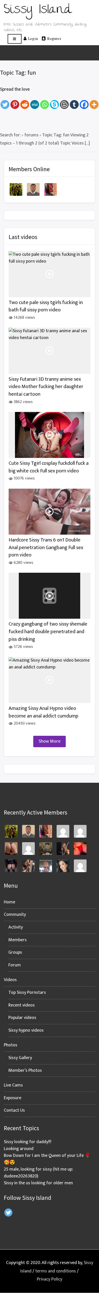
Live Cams (13, 1085)
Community (15, 914)
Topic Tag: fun (18, 72)
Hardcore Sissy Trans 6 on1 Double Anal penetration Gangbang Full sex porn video (46, 547)
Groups (15, 952)
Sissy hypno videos (26, 1030)
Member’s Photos (25, 1070)
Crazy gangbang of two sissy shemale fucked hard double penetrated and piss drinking (48, 631)
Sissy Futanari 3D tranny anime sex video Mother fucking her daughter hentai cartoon (46, 386)
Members (17, 940)
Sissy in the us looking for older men (38, 1183)
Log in (33, 38)
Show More (49, 741)
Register (54, 38)
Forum (14, 965)
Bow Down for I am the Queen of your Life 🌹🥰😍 (47, 1159)
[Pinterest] (14, 101)
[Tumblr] (74, 101)
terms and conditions (55, 1271)
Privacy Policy (49, 1279)
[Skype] (54, 101)
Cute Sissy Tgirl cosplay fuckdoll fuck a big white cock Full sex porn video (49, 467)
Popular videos (22, 1017)
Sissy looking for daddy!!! (27, 1142)
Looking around (19, 1149)
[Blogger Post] (64, 101)
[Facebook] (84, 101)
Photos (10, 1045)
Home (9, 902)
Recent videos (21, 1005)
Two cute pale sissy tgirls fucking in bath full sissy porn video (46, 306)
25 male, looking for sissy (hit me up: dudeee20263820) (38, 1173)
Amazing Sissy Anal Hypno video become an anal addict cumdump (43, 712)
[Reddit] (24, 101)
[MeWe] (34, 101)
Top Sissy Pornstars (27, 992)
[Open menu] (15, 39)
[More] (94, 101)
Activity (15, 927)
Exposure (12, 1098)
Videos (10, 980)
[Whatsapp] (44, 101)
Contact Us (14, 1110)
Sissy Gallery (20, 1058)
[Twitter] (5, 101)
